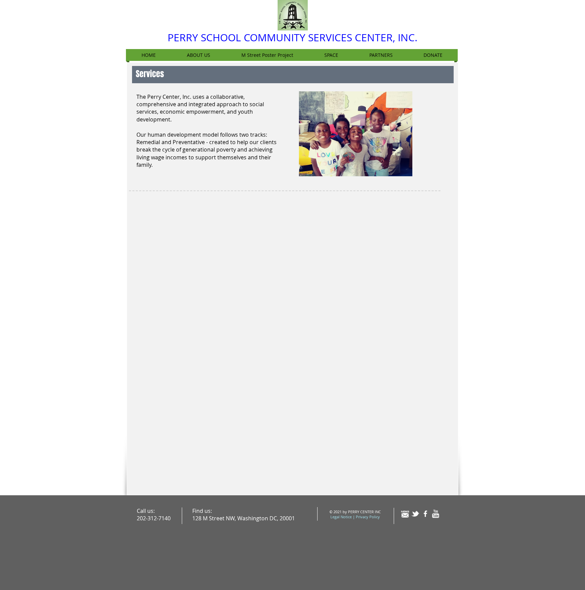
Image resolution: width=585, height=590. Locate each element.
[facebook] (425, 513)
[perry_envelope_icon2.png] (405, 513)
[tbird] (415, 513)
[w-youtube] (435, 513)
